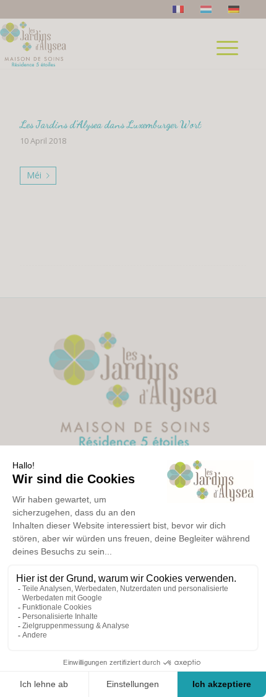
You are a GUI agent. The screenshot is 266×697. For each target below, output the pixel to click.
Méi (34, 175)
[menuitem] (232, 65)
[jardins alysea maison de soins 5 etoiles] (66, 44)
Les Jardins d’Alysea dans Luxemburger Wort (110, 124)
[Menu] (227, 44)
